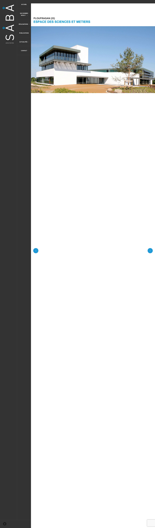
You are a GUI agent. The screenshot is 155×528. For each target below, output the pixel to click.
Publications (24, 33)
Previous (35, 250)
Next (150, 250)
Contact (24, 50)
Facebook (5, 524)
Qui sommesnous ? (22, 14)
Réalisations (22, 24)
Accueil (24, 4)
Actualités (22, 42)
